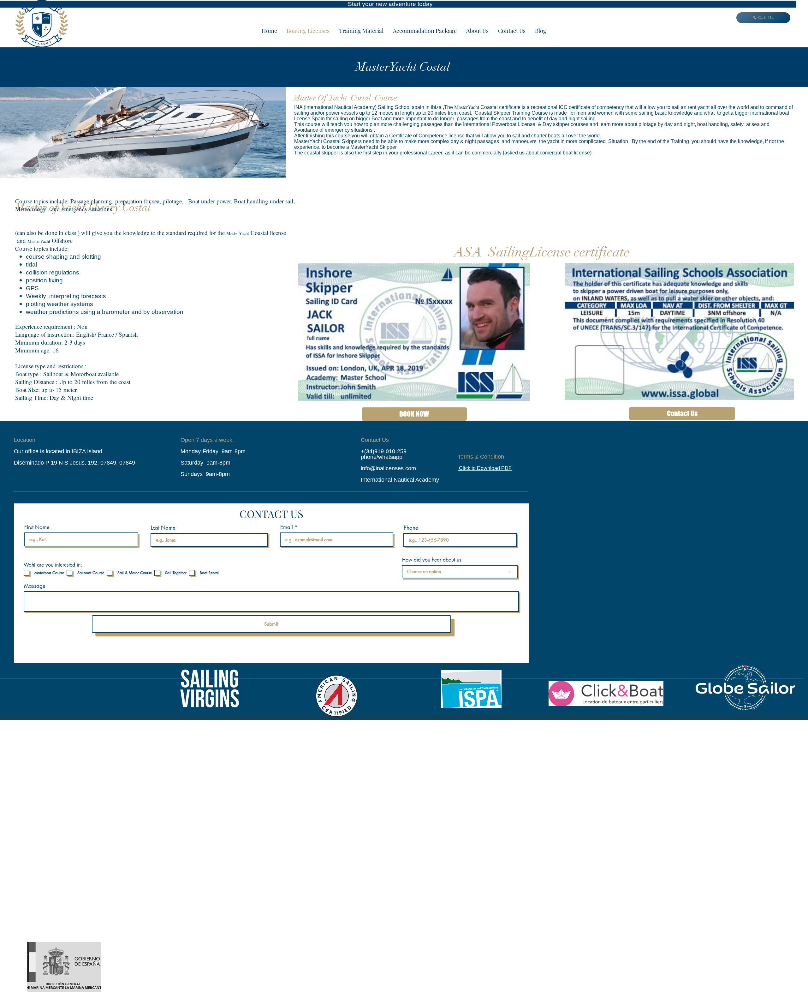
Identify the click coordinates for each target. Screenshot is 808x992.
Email (286, 527)
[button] (361, 31)
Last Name (163, 528)
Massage (34, 586)
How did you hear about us (431, 559)
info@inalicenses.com (388, 468)
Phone (411, 528)
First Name (37, 527)
